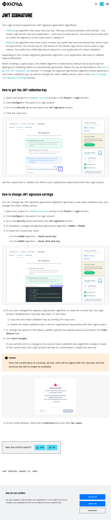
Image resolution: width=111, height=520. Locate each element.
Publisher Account (38, 98)
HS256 (9, 31)
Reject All (92, 504)
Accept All (92, 497)
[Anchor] (35, 15)
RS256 (9, 43)
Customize (92, 510)
